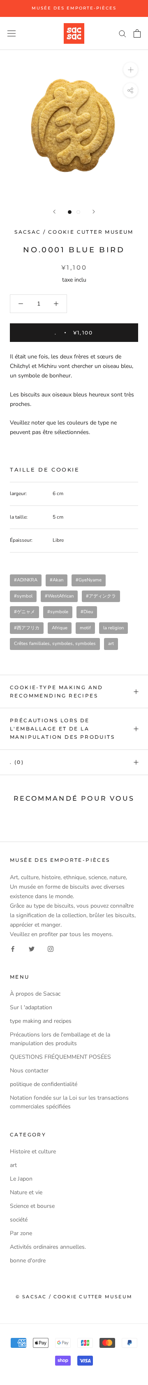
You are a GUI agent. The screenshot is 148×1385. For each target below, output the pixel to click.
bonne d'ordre (28, 1260)
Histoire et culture (33, 1151)
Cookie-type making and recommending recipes (56, 691)
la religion (113, 628)
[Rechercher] (122, 33)
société (19, 1220)
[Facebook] (13, 948)
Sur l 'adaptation (31, 1007)
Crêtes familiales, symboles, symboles (55, 643)
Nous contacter (29, 1070)
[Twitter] (32, 948)
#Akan (56, 580)
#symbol (23, 596)
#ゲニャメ (24, 612)
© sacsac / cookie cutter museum (74, 1297)
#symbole (57, 612)
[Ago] (54, 211)
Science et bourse (32, 1206)
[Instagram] (50, 948)
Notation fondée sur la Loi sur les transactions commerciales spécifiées (69, 1102)
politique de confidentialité (43, 1084)
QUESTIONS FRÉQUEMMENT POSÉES (60, 1057)
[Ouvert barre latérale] (11, 33)
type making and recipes (41, 1021)
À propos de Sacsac (35, 994)
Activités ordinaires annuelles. (48, 1247)
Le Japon (21, 1179)
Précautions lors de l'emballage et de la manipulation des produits (62, 728)
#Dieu (87, 612)
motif (85, 628)
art (111, 643)
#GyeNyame (89, 580)
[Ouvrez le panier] (137, 33)
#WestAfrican (59, 596)
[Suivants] (93, 211)
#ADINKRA (25, 580)
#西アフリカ (26, 628)
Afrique (59, 628)
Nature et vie (26, 1192)
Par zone (21, 1233)
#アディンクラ (101, 596)
